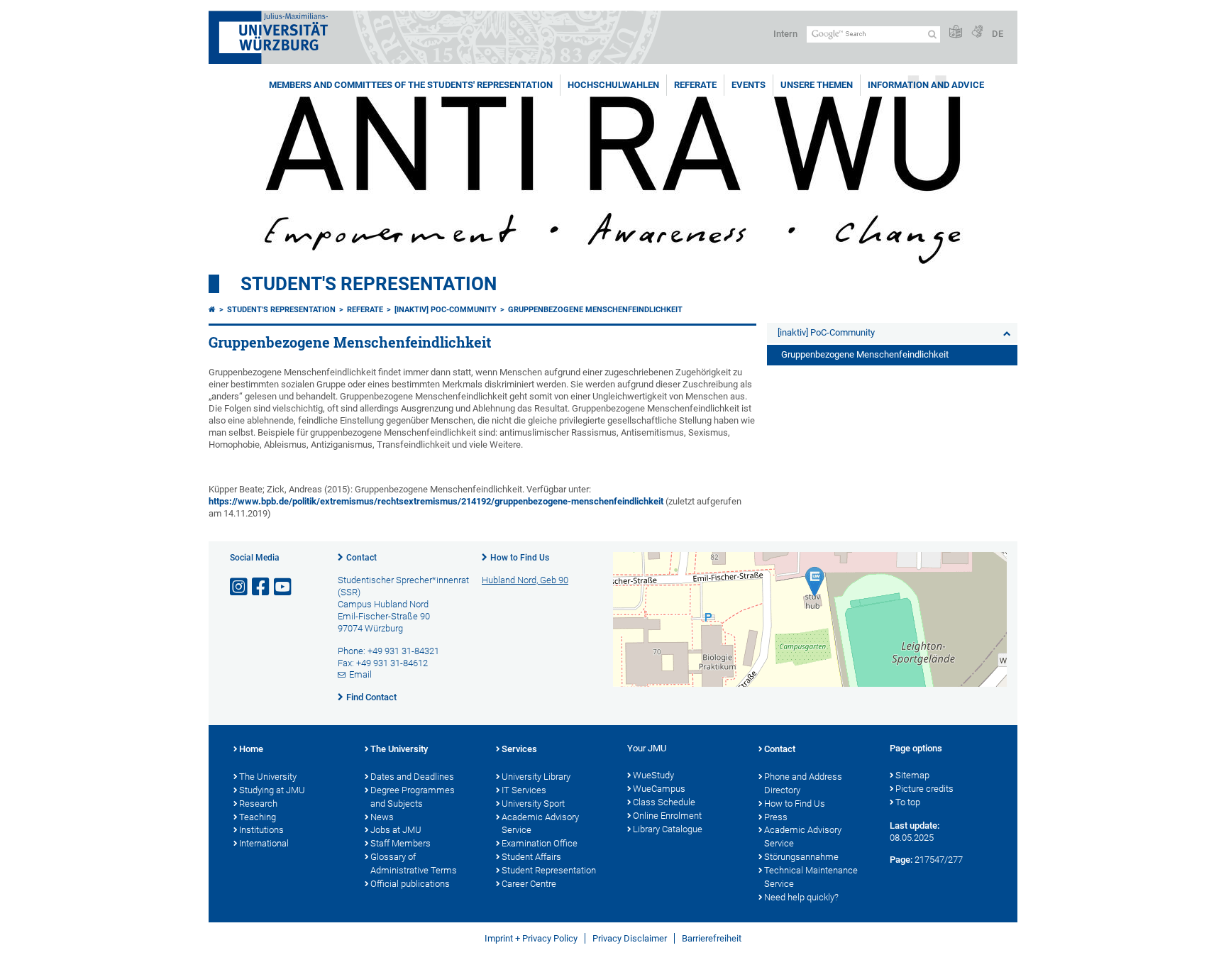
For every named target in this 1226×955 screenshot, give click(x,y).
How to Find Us (519, 558)
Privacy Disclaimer (629, 938)
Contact (361, 558)
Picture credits (924, 788)
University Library (536, 776)
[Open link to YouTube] (284, 587)
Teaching (257, 817)
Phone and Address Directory (803, 783)
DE (997, 33)
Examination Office (540, 843)
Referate (695, 84)
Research (258, 803)
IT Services (524, 790)
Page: (901, 859)
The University (268, 776)
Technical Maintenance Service (811, 877)
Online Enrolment (667, 815)
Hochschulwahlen (613, 84)
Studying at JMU (272, 790)
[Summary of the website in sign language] (977, 32)
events (748, 84)
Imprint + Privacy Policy (531, 938)
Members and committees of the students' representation (411, 84)
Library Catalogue (667, 829)
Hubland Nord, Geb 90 (525, 580)
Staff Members (400, 843)
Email (360, 674)
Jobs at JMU (395, 829)
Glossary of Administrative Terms (413, 863)
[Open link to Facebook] (262, 587)
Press (776, 817)
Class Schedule (664, 802)
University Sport (533, 803)
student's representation (369, 283)
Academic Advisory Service (540, 824)
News (382, 817)
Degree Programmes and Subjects (412, 797)
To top (907, 802)
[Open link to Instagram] (240, 587)
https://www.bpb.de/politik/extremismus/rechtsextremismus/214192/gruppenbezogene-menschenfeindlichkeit (436, 501)
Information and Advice (926, 84)
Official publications (410, 883)
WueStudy (653, 775)
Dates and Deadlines (412, 776)
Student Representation (549, 870)
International (264, 843)
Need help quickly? (801, 897)
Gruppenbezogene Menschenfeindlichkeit (595, 309)
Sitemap (912, 775)
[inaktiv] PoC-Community (445, 309)
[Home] (212, 309)
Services (519, 749)
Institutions (261, 829)
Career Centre (529, 883)
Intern (785, 33)
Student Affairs (531, 856)
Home (251, 749)
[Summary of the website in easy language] (955, 32)
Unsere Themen (816, 84)
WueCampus (659, 788)
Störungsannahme (801, 856)
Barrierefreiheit (711, 938)
